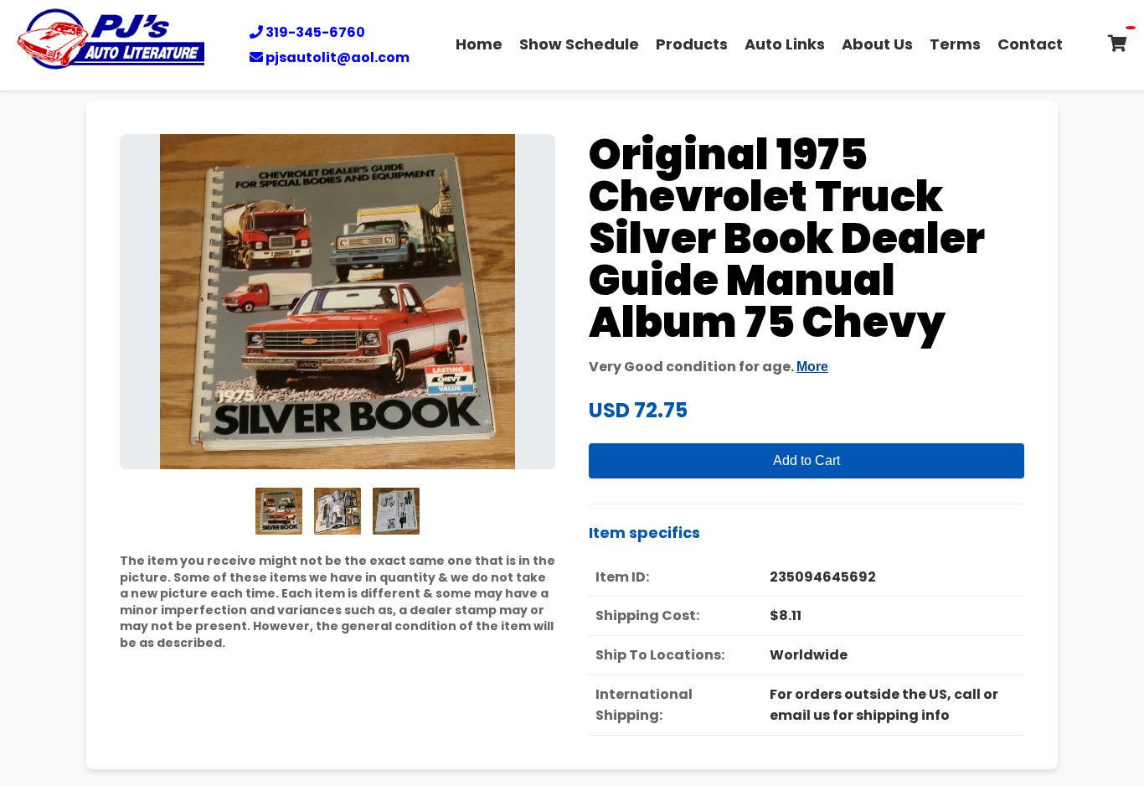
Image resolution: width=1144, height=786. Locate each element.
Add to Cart (806, 460)
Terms (955, 44)
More (812, 366)
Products (692, 44)
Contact (1030, 44)
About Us (877, 44)
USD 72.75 (638, 410)
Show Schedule (579, 44)
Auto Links (785, 44)
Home (479, 44)
